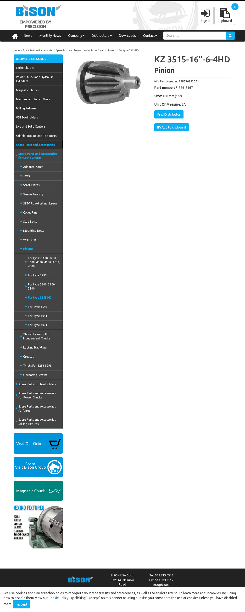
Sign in (206, 21)
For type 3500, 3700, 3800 (42, 286)
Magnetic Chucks (27, 90)
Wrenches (29, 239)
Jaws (26, 175)
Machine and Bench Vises (33, 99)
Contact (149, 36)
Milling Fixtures (26, 108)
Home (17, 50)
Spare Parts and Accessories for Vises (37, 408)
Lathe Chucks (24, 67)
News (28, 36)
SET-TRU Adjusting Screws (40, 203)
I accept (21, 604)
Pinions (112, 50)
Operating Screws (35, 374)
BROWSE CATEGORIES (31, 58)
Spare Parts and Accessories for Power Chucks (37, 395)
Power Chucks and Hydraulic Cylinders (34, 79)
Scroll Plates (31, 185)
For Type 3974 (37, 325)
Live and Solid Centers (30, 126)
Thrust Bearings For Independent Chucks (36, 336)
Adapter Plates (33, 166)
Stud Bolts (30, 221)
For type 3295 (37, 275)
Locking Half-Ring (35, 347)
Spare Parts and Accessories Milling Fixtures (37, 421)
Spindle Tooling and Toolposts (36, 135)
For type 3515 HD (129, 50)
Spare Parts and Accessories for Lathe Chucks (81, 50)
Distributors (100, 36)
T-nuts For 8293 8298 (37, 365)
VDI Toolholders (27, 117)
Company (75, 36)
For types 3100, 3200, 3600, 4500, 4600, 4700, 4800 (44, 262)
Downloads (127, 36)
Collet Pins (30, 212)
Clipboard (224, 21)
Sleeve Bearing (33, 194)
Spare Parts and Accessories (38, 50)
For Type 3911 (37, 315)
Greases (28, 356)
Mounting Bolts (33, 230)
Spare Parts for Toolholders (37, 384)
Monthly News (50, 36)
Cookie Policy (58, 598)
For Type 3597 (37, 306)
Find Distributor (168, 114)
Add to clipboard (173, 127)
